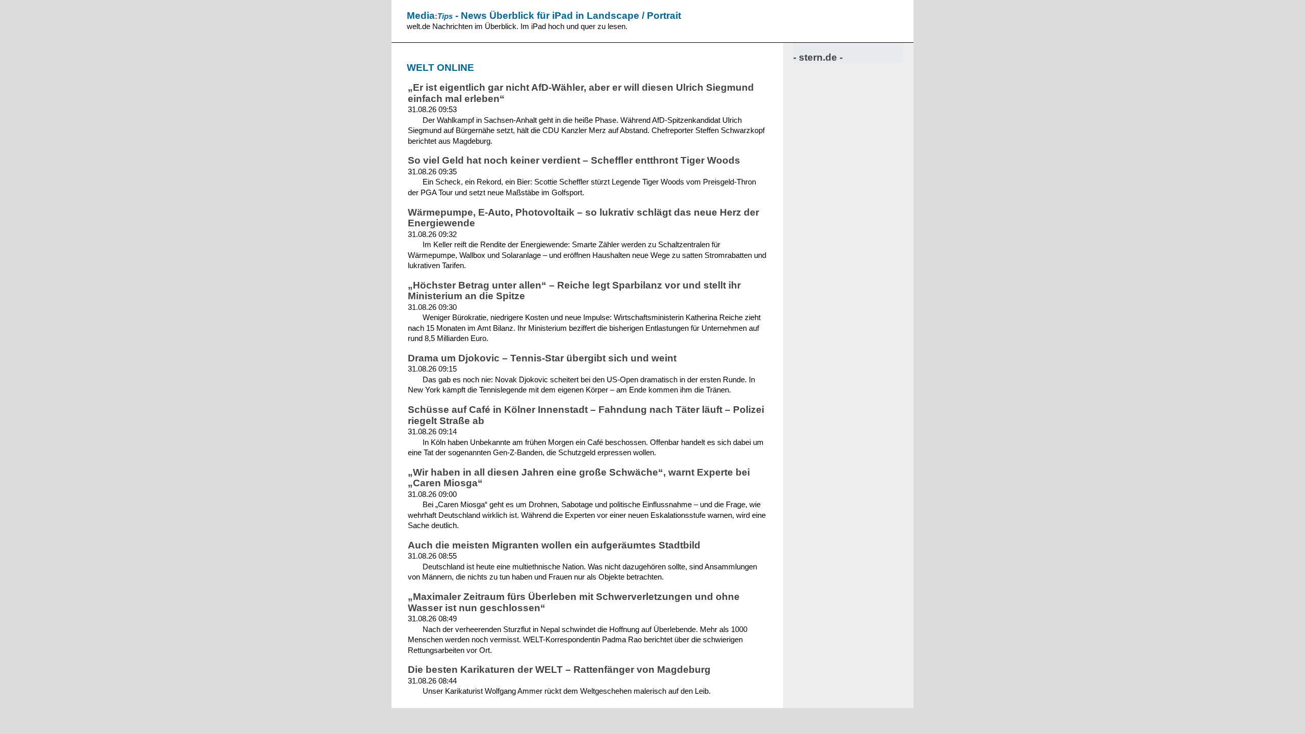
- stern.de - (818, 57)
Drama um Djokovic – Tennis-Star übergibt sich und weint (542, 358)
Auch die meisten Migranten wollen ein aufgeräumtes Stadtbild (554, 545)
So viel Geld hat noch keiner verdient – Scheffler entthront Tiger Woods (574, 160)
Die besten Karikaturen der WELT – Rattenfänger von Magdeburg (559, 669)
